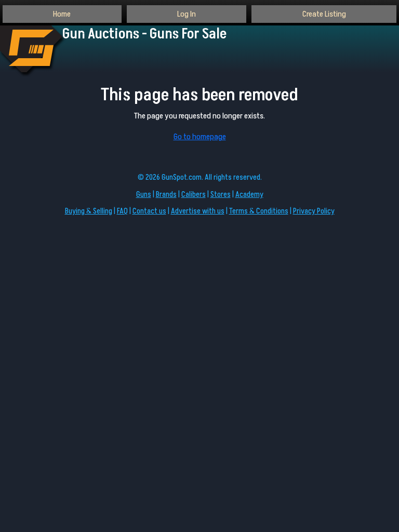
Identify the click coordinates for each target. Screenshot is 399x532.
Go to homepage (200, 136)
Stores (220, 194)
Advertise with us (197, 211)
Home (62, 14)
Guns (143, 194)
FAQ (122, 211)
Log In (186, 14)
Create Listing (324, 14)
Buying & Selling (88, 211)
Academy (249, 194)
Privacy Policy (314, 211)
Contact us (149, 211)
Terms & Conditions (258, 211)
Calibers (193, 194)
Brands (166, 194)
